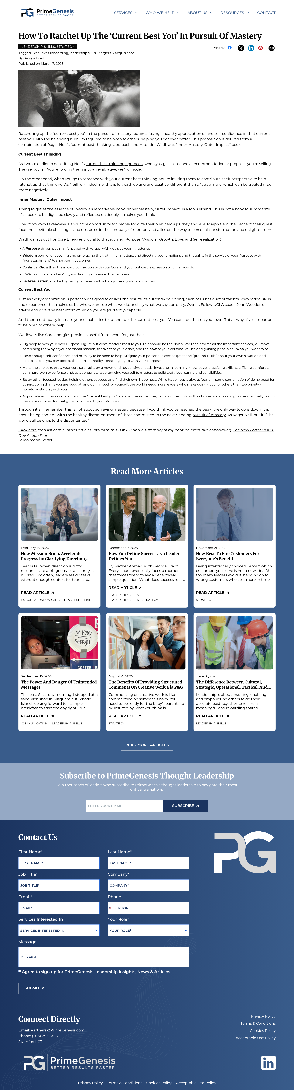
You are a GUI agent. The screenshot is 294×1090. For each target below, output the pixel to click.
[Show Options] (96, 930)
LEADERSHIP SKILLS (79, 600)
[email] (271, 48)
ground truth (204, 356)
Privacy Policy (263, 1016)
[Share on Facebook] (231, 48)
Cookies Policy (263, 1031)
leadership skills (83, 53)
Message (27, 941)
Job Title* (28, 874)
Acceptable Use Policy (256, 1038)
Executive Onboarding (50, 53)
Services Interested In (40, 919)
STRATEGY (204, 600)
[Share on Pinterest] (261, 48)
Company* (118, 874)
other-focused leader (50, 379)
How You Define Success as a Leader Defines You (144, 556)
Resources (232, 12)
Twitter (46, 440)
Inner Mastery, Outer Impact (154, 209)
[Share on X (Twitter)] (241, 48)
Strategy (65, 47)
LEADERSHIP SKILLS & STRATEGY (133, 600)
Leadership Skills (38, 47)
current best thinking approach (114, 163)
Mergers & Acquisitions (115, 53)
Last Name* (120, 851)
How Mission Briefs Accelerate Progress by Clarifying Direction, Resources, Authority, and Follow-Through (54, 561)
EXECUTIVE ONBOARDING (40, 600)
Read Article (35, 592)
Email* (25, 896)
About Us (197, 12)
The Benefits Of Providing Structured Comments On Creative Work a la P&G (146, 684)
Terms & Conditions (258, 1023)
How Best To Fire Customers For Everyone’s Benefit (227, 556)
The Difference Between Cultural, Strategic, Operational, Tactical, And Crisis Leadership (232, 687)
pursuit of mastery (209, 415)
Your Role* (118, 919)
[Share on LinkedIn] (251, 48)
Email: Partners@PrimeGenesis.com (51, 1030)
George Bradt (34, 58)
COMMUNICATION (34, 723)
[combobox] (112, 908)
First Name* (30, 851)
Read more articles (147, 745)
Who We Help (160, 12)
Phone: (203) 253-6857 (38, 1036)
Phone (114, 896)
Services (123, 12)
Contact (266, 12)
